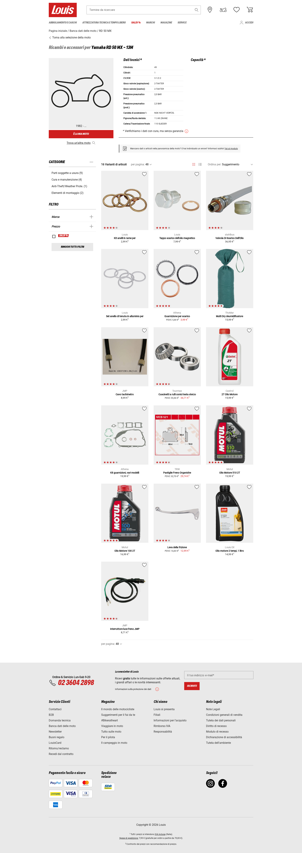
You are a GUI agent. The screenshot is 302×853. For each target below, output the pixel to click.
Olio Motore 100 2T (124, 550)
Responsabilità (163, 731)
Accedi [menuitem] (249, 22)
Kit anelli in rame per (125, 238)
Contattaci (55, 709)
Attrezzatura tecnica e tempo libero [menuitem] (104, 22)
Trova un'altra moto (79, 143)
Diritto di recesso (216, 726)
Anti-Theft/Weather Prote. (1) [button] (69, 186)
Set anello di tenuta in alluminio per (124, 316)
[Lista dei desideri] (236, 9)
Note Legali (213, 709)
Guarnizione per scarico (177, 316)
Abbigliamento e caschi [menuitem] (63, 22)
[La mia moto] (223, 9)
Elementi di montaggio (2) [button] (68, 193)
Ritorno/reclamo (59, 748)
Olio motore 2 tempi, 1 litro (229, 550)
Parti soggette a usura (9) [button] (67, 173)
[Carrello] (249, 9)
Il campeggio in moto (114, 742)
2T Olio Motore (230, 394)
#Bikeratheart (109, 720)
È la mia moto (81, 133)
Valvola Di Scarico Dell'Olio (229, 238)
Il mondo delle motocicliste (117, 709)
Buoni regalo (56, 737)
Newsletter (55, 731)
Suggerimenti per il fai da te (118, 714)
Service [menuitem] (182, 22)
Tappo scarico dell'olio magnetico (177, 238)
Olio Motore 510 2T (229, 472)
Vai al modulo (231, 148)
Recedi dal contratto (61, 754)
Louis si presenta (164, 709)
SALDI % (63, 235)
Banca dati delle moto (62, 726)
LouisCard (55, 742)
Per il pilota (108, 737)
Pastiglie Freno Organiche (177, 472)
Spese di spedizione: (128, 838)
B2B (51, 714)
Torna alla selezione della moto (71, 37)
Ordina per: (214, 164)
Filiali (157, 714)
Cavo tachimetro (125, 394)
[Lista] (200, 164)
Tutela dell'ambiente (218, 742)
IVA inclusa (160, 834)
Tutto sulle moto (111, 731)
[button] (197, 10)
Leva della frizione (177, 547)
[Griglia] (193, 164)
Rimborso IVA (162, 726)
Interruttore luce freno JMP (124, 629)
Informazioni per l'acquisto (170, 720)
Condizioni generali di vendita (224, 714)
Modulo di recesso (217, 731)
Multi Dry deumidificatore (229, 316)
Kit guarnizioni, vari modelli (124, 472)
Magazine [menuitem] (166, 22)
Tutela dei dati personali (221, 720)
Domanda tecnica (60, 720)
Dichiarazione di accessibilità (224, 737)
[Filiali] (209, 9)
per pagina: (138, 164)
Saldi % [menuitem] (136, 22)
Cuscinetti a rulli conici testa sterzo (177, 394)
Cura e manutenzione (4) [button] (67, 179)
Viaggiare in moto (112, 726)
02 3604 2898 (76, 683)
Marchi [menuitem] (150, 22)
